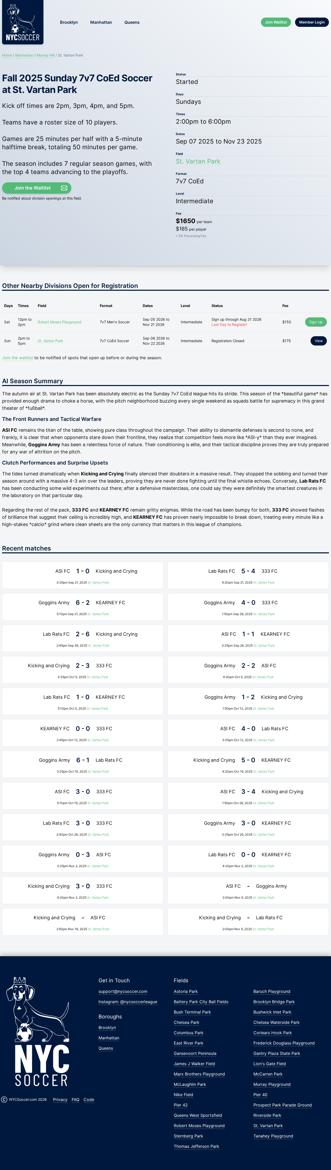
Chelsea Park (186, 1022)
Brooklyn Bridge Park (274, 1001)
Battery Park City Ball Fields (201, 1001)
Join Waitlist (276, 22)
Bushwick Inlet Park (272, 1012)
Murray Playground (272, 1084)
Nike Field (183, 1094)
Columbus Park (189, 1032)
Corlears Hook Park (272, 1032)
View (319, 341)
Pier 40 (260, 1094)
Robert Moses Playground (59, 322)
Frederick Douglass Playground (284, 1043)
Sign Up (316, 322)
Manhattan (101, 22)
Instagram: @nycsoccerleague (128, 1001)
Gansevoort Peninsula (195, 1053)
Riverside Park (267, 1115)
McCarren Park (268, 1074)
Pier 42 (181, 1105)
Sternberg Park (188, 1135)
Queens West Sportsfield (198, 1115)
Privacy (60, 1099)
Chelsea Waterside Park (276, 1022)
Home (7, 55)
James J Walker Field (194, 1063)
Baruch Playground (271, 991)
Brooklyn (69, 22)
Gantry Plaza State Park (276, 1053)
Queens (132, 22)
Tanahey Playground (273, 1135)
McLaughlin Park (190, 1084)
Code (89, 1099)
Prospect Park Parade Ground (282, 1105)
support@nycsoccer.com (123, 991)
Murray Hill (46, 55)
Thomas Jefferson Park (196, 1146)
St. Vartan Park (198, 161)
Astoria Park (186, 991)
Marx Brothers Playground (199, 1074)
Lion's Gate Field (269, 1063)
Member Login (312, 22)
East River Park (189, 1043)
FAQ (75, 1099)
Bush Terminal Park (192, 1012)
